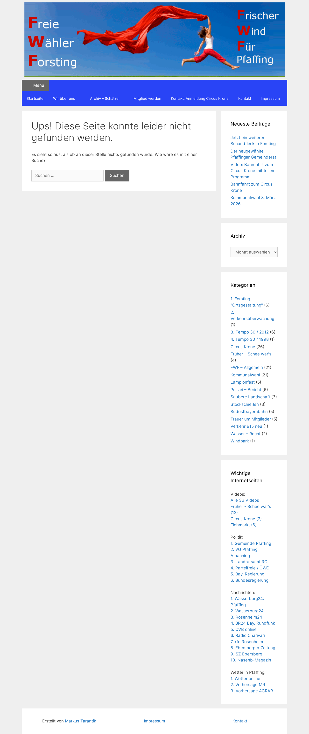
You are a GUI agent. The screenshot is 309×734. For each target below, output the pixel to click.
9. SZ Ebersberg (246, 654)
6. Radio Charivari (248, 635)
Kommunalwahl (245, 375)
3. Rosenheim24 (246, 617)
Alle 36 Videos (245, 500)
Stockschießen (245, 404)
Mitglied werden (147, 98)
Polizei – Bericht (246, 389)
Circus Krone (243, 346)
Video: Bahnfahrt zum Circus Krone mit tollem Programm (253, 170)
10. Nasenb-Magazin (251, 660)
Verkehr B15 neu (246, 426)
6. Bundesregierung (249, 580)
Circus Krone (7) (246, 518)
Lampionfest (243, 382)
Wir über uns (64, 98)
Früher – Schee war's (251, 354)
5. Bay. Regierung (247, 574)
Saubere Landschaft (250, 396)
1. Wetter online (245, 678)
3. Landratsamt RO (249, 561)
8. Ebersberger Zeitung (253, 647)
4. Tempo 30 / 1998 (250, 339)
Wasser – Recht (245, 433)
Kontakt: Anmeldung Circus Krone (200, 98)
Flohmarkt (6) (244, 524)
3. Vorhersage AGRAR (252, 690)
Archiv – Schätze (104, 98)
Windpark (240, 441)
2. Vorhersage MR (248, 684)
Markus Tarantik (80, 721)
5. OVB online (244, 629)
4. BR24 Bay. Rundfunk (253, 623)
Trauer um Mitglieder (251, 419)
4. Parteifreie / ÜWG (250, 568)
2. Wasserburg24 (247, 610)
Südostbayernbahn (249, 411)
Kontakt (244, 98)
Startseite (35, 98)
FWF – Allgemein (247, 367)
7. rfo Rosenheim (247, 641)
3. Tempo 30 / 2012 (250, 332)
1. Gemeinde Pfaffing (251, 543)
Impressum (270, 98)
